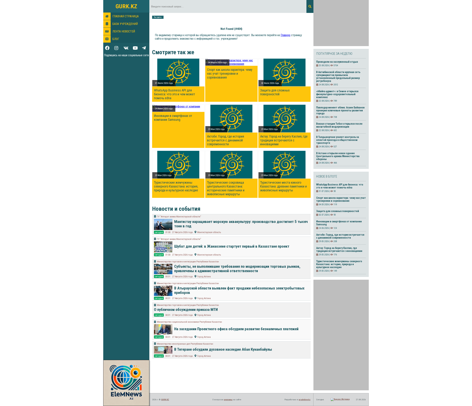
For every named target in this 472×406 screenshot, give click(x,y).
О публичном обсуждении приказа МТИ (186, 309)
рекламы (228, 399)
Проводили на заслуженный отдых (337, 61)
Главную (285, 35)
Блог (115, 39)
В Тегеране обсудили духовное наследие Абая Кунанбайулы (223, 349)
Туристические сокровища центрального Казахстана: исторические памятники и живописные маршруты (225, 188)
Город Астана (204, 276)
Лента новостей (123, 31)
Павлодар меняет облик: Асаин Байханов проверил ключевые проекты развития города (340, 110)
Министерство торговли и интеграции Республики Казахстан (188, 261)
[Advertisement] (341, 23)
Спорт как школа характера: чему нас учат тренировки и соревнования (229, 73)
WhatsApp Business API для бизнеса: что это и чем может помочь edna (174, 94)
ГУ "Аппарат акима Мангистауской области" (179, 216)
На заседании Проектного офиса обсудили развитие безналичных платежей (236, 329)
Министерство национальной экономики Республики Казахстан (189, 321)
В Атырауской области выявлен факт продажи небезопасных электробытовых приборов (239, 290)
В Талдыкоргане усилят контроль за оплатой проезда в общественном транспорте (337, 140)
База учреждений (125, 24)
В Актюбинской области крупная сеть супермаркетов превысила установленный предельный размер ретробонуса (338, 76)
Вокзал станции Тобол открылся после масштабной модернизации (339, 125)
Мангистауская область (209, 232)
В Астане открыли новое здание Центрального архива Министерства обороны (338, 156)
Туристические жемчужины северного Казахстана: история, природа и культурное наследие (176, 186)
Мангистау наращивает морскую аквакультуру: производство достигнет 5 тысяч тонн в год (241, 223)
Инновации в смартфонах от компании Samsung (173, 118)
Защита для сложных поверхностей (275, 92)
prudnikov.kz (304, 399)
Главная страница (125, 16)
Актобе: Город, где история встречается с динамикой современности (225, 140)
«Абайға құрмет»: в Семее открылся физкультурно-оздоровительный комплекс (337, 94)
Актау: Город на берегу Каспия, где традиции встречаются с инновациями (284, 140)
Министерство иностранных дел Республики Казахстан (185, 343)
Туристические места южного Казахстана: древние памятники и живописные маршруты (283, 186)
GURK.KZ (126, 6)
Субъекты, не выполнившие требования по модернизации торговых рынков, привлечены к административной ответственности (237, 268)
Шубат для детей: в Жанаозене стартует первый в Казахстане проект (231, 246)
